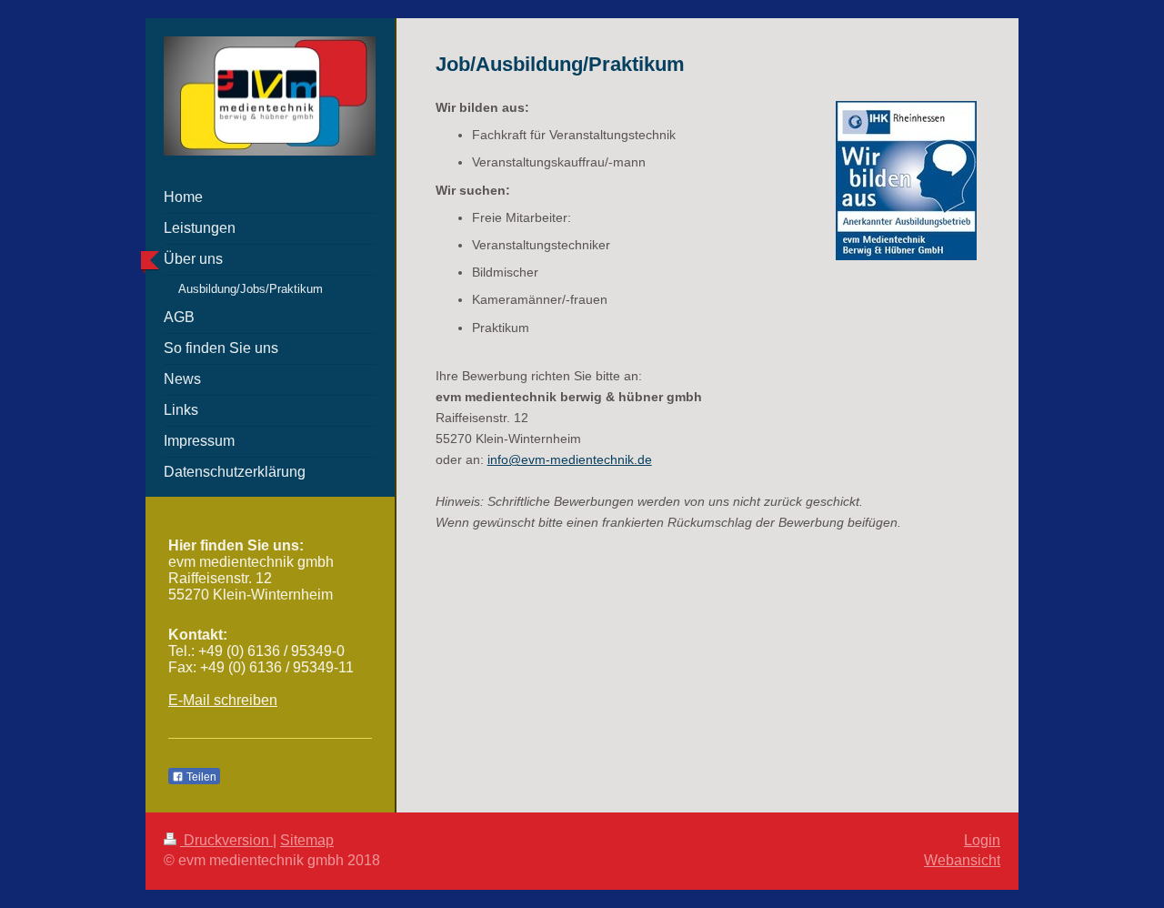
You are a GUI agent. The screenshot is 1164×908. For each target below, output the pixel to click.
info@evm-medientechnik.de (569, 459)
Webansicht (962, 860)
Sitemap (307, 840)
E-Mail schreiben (222, 700)
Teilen (200, 777)
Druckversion (226, 840)
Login (982, 840)
